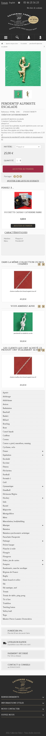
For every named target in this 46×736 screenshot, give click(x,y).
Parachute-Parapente (11, 537)
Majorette (7, 510)
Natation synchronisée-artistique (16, 533)
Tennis (5, 591)
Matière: (8, 147)
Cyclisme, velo (9, 447)
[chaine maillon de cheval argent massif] (23, 279)
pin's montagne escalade (23, 333)
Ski (4, 584)
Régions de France (10, 572)
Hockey (6, 498)
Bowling (6, 424)
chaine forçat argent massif (23, 377)
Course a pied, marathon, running (17, 443)
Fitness (6, 467)
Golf (5, 482)
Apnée (5, 392)
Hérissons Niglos (10, 494)
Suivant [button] (40, 68)
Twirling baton (9, 607)
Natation (6, 529)
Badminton (7, 408)
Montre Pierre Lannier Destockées (17, 619)
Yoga (5, 615)
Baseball (6, 412)
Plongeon (7, 556)
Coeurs (6, 439)
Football (6, 474)
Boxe (5, 428)
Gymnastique (8, 486)
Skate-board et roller (11, 580)
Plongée (6, 552)
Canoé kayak (8, 431)
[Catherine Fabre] (23, 19)
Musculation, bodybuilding (14, 521)
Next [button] (43, 264)
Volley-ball (7, 611)
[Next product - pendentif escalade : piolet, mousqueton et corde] (44, 46)
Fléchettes (7, 471)
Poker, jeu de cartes (11, 560)
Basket (5, 416)
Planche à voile (9, 549)
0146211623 (15, 667)
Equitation (7, 455)
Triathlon (7, 603)
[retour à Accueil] (2, 43)
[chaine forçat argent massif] (23, 365)
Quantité (9, 160)
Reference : (5, 112)
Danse (5, 451)
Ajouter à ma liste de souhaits (23, 181)
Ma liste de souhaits (34, 8)
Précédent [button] (5, 68)
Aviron (5, 404)
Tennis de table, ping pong (14, 595)
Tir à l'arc (7, 599)
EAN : (18, 112)
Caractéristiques (15, 232)
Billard (5, 420)
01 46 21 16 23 (31, 2)
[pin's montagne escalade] (23, 321)
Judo (4, 502)
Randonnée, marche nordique (15, 568)
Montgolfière (8, 513)
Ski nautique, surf (10, 588)
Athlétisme (7, 400)
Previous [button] (39, 264)
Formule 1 (7, 478)
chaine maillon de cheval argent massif (23, 291)
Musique (6, 525)
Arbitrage (7, 396)
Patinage (6, 541)
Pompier (6, 564)
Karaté (5, 506)
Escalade (6, 459)
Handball (6, 490)
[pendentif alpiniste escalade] (18, 94)
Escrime (6, 463)
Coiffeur (6, 435)
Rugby (5, 576)
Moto (5, 517)
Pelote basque (8, 545)
